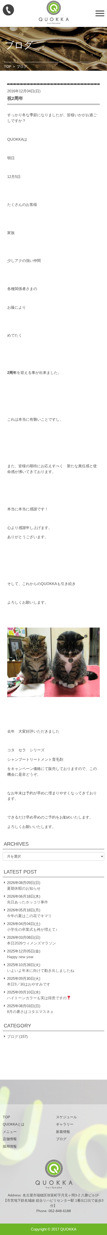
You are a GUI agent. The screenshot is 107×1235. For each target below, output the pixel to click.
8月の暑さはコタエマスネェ (30, 1011)
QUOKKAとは (13, 1124)
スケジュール (66, 1117)
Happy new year (20, 957)
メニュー (10, 1132)
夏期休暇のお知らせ (24, 888)
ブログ (12, 1036)
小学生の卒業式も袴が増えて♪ (32, 929)
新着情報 (63, 1132)
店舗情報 (10, 1139)
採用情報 (10, 1146)
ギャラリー (64, 1124)
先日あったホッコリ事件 (27, 902)
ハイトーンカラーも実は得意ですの (37, 998)
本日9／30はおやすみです (28, 984)
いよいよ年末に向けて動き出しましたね (40, 970)
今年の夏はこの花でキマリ (29, 916)
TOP (7, 66)
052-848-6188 (60, 1211)
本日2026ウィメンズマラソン (31, 943)
